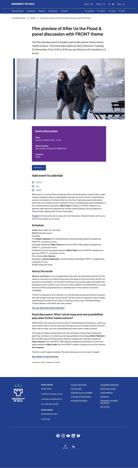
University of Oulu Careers (81, 396)
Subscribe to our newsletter (81, 392)
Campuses (104, 396)
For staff (122, 11)
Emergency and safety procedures (109, 401)
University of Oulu (18, 18)
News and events (17, 11)
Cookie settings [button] (106, 392)
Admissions (31, 11)
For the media (76, 389)
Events (32, 18)
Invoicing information (79, 400)
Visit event (38, 167)
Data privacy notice (107, 389)
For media (111, 11)
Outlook (39, 182)
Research (41, 11)
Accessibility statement (109, 385)
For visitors (101, 11)
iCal (37, 186)
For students (89, 11)
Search (86, 4)
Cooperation (52, 11)
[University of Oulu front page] (27, 4)
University (64, 11)
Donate (98, 4)
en (112, 5)
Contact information (79, 385)
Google (38, 190)
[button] (121, 4)
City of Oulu (105, 407)
